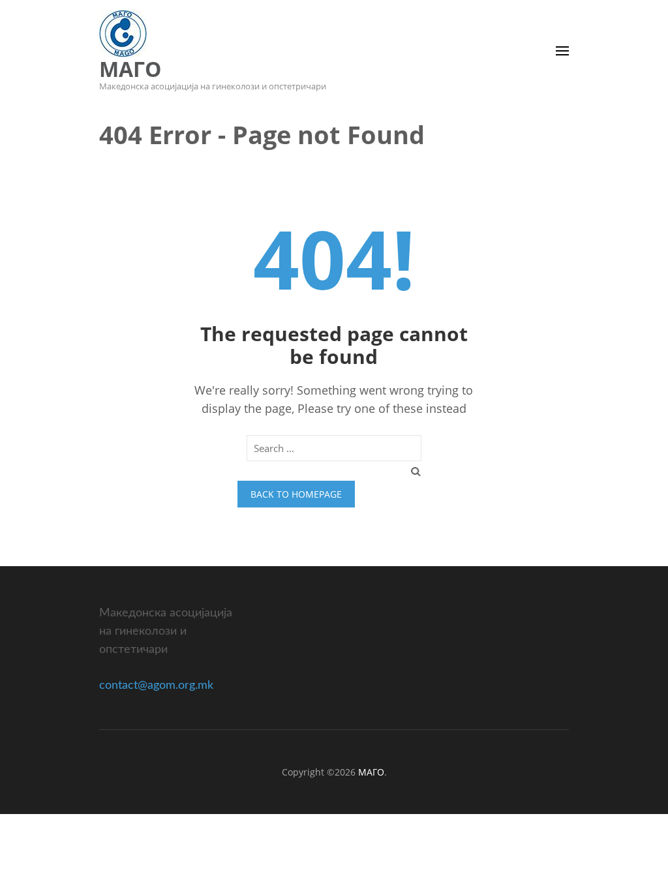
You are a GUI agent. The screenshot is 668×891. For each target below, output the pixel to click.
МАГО (130, 69)
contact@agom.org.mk (156, 685)
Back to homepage (296, 494)
